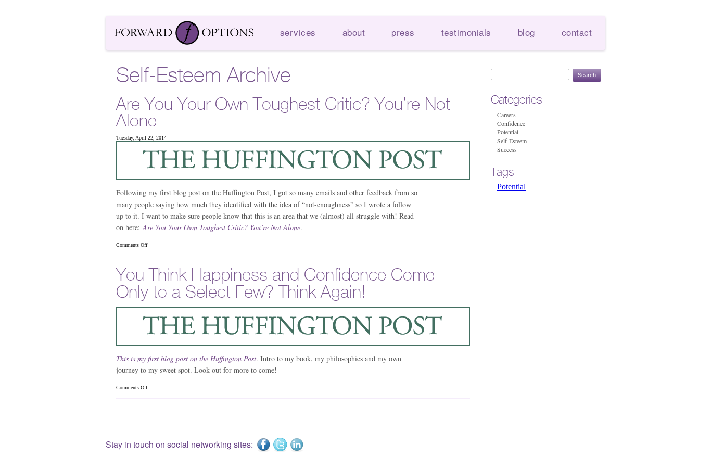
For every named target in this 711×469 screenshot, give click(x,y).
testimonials (466, 32)
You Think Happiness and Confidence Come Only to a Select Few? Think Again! (275, 283)
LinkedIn (296, 445)
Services (298, 32)
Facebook (263, 445)
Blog (526, 32)
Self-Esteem (512, 140)
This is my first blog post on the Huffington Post (186, 358)
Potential (507, 132)
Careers (506, 114)
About (353, 32)
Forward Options (184, 32)
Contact (577, 32)
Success (507, 149)
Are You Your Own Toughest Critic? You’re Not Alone (283, 112)
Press (403, 32)
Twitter (280, 445)
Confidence (511, 123)
